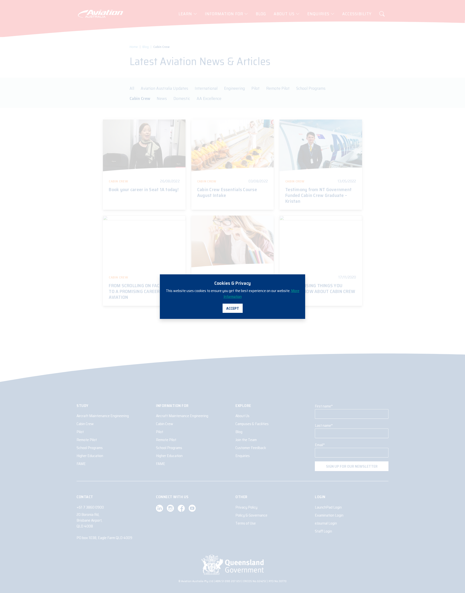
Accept (232, 308)
